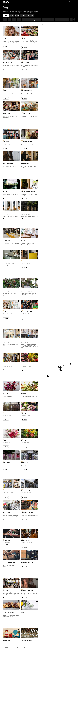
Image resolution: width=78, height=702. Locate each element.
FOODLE (23, 38)
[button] (35, 24)
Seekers (23, 261)
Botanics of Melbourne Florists (9, 413)
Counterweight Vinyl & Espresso (28, 311)
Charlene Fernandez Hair (26, 141)
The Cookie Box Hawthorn (8, 612)
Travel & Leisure (46, 1)
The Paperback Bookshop (26, 90)
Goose (4, 490)
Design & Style (39, 1)
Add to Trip (6, 46)
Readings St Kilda (6, 141)
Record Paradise (6, 512)
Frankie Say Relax (25, 462)
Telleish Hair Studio (7, 213)
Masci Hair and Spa (7, 240)
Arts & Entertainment (32, 1)
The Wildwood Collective (26, 290)
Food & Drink (26, 1)
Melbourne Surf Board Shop (27, 512)
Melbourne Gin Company (26, 640)
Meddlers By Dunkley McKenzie (28, 191)
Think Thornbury (6, 311)
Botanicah (5, 290)
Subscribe (66, 1)
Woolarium (5, 341)
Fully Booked (5, 365)
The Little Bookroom (25, 62)
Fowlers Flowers (24, 440)
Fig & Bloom (5, 440)
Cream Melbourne (25, 163)
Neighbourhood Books (7, 62)
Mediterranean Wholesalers (27, 341)
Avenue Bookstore (7, 113)
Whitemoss (23, 393)
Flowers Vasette (24, 365)
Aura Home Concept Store (8, 261)
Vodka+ (23, 612)
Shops (6, 15)
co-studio (23, 240)
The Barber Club (6, 540)
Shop (3, 37)
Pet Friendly (31, 15)
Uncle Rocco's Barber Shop (27, 562)
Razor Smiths (5, 590)
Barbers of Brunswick (25, 540)
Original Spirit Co (6, 640)
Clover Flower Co (6, 393)
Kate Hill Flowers (25, 413)
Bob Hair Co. (5, 38)
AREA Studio (5, 191)
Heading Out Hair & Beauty (8, 163)
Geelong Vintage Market (26, 490)
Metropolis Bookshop (25, 113)
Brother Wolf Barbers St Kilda (9, 562)
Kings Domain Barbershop (27, 590)
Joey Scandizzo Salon (26, 213)
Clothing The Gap (6, 462)
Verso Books (5, 90)
